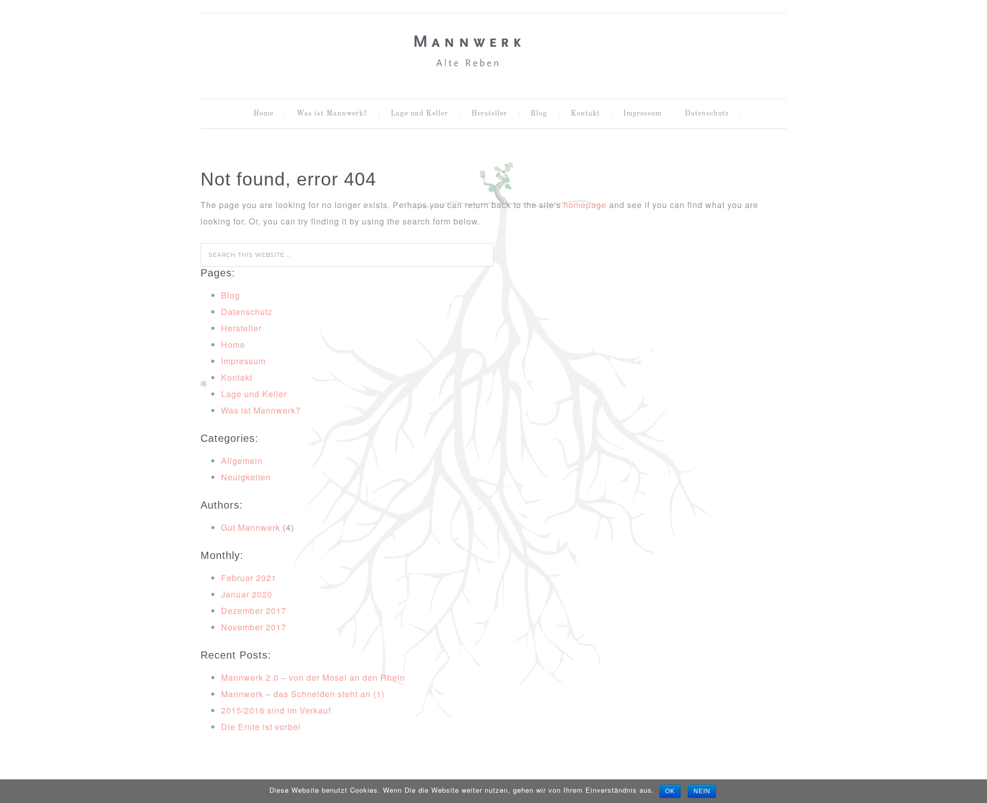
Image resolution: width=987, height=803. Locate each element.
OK (670, 791)
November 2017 (253, 627)
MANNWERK (493, 52)
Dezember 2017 (253, 611)
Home (233, 344)
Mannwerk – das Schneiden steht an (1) (303, 694)
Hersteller (241, 328)
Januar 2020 (246, 594)
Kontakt (236, 377)
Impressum (243, 361)
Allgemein (242, 460)
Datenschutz (246, 312)
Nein (701, 791)
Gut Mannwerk (250, 527)
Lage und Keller (254, 394)
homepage (585, 205)
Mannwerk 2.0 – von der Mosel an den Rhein (313, 677)
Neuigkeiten (246, 477)
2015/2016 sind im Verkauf (276, 710)
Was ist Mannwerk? (261, 410)
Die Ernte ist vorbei (261, 727)
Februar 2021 (249, 578)
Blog (230, 295)
